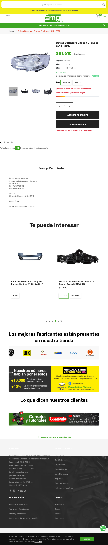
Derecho (77, 82)
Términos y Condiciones (19, 509)
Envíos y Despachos (17, 514)
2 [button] (49, 321)
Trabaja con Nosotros (64, 488)
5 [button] (58, 321)
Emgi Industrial (61, 469)
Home (11, 31)
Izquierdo (66, 82)
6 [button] (61, 321)
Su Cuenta (59, 504)
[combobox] (52, 4)
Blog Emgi (59, 479)
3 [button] (52, 321)
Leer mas (38, 542)
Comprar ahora (78, 124)
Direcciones (60, 518)
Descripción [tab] (45, 168)
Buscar (58, 509)
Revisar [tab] (61, 168)
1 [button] (46, 321)
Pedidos (58, 514)
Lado (58, 82)
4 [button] (55, 321)
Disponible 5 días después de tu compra (74, 130)
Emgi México (60, 465)
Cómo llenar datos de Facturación (23, 518)
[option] (30, 273)
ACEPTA (87, 539)
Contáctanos (60, 460)
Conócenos (59, 455)
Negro (15, 295)
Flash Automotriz (62, 483)
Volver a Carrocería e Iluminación (56, 437)
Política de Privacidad (18, 504)
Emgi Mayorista (61, 474)
